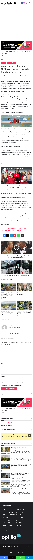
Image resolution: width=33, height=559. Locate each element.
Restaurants (20, 520)
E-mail (3, 370)
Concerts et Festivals (7, 514)
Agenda (8, 59)
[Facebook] (4, 235)
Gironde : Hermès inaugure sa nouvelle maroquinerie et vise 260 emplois (19, 474)
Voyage (4, 527)
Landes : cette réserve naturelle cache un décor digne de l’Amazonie (7, 312)
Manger (19, 517)
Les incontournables (22, 516)
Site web (3, 376)
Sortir (13, 62)
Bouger (19, 512)
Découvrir (19, 514)
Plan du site (19, 548)
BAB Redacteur (6, 75)
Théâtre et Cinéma (7, 525)
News (9, 62)
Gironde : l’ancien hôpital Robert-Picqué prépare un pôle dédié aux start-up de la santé (19, 481)
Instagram (24, 3)
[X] (7, 235)
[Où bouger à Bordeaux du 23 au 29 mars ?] (24, 287)
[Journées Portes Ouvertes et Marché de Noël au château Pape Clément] (24, 305)
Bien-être (19, 511)
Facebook (22, 3)
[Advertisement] (16, 23)
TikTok (26, 3)
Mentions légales (11, 548)
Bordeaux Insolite (7, 512)
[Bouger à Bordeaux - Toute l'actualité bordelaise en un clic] (10, 3)
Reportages (5, 520)
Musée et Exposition (7, 519)
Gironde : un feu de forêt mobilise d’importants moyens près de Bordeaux (19, 456)
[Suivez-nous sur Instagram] (29, 435)
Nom (2, 363)
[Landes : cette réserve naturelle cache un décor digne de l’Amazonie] (8, 305)
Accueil (4, 59)
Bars (4, 511)
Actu (4, 509)
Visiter (18, 525)
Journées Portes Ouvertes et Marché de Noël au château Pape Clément (24, 312)
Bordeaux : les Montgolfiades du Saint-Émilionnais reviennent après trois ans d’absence (19, 465)
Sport (18, 524)
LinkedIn (29, 3)
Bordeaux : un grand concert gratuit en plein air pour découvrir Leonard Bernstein (19, 490)
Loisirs (4, 517)
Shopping (5, 522)
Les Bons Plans (6, 516)
